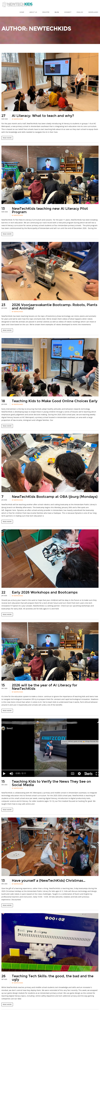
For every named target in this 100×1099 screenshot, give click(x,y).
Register (45, 12)
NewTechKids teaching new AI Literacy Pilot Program (50, 210)
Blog (57, 12)
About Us (33, 12)
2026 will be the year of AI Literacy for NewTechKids (44, 687)
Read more (7, 138)
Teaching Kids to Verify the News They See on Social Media (51, 783)
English (80, 12)
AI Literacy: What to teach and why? (43, 116)
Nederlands (93, 12)
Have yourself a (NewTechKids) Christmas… (48, 881)
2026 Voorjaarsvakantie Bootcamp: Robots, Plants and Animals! (54, 306)
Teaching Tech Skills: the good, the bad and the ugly (52, 978)
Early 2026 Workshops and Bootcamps (45, 592)
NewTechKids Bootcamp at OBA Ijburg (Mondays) (54, 497)
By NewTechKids (17, 119)
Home (22, 12)
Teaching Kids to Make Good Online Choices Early (54, 401)
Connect (67, 12)
